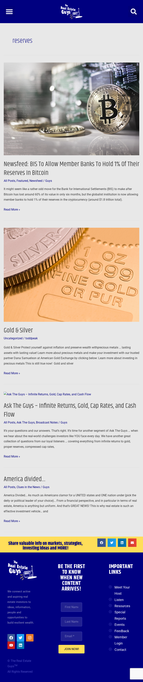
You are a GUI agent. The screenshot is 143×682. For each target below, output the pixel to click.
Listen (119, 600)
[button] (9, 11)
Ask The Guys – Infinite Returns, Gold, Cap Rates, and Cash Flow (70, 410)
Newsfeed (35, 181)
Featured (22, 181)
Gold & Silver (18, 330)
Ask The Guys (26, 422)
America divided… (24, 479)
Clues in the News (28, 487)
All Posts (9, 181)
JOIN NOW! (71, 649)
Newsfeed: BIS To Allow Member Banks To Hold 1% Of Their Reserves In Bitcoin (71, 168)
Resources (122, 606)
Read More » (12, 209)
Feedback (122, 631)
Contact (120, 650)
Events (120, 625)
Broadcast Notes (47, 422)
